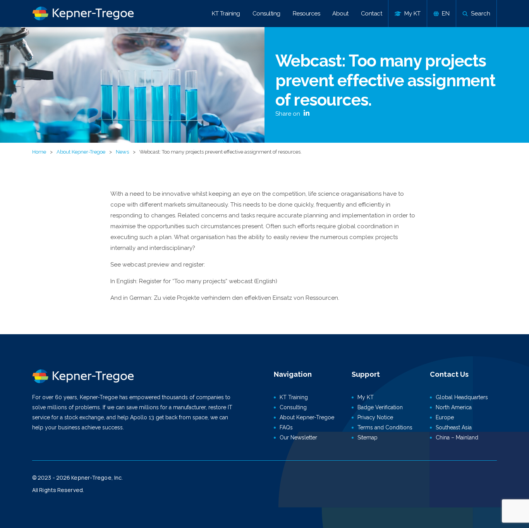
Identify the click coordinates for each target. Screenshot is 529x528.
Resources (306, 13)
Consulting (266, 13)
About (340, 13)
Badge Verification (380, 407)
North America (454, 407)
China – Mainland (457, 437)
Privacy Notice (375, 417)
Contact (371, 13)
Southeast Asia (454, 427)
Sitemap (367, 437)
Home (39, 152)
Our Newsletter (298, 437)
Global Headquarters (462, 397)
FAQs (286, 427)
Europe (445, 417)
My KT (365, 397)
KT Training (226, 13)
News (122, 152)
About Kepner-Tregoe (81, 152)
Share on (288, 113)
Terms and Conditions (384, 427)
